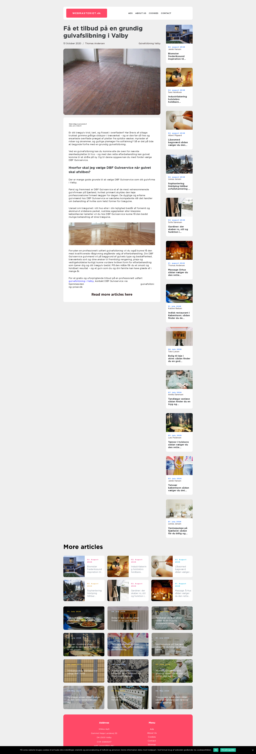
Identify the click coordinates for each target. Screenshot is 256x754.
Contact (166, 13)
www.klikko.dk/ (106, 746)
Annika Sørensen (175, 394)
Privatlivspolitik (228, 750)
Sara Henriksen (175, 92)
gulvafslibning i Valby (81, 281)
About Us (140, 13)
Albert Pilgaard (175, 135)
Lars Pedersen (174, 438)
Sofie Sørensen (175, 222)
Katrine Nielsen (175, 308)
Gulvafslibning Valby (149, 43)
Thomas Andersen (95, 43)
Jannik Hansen (174, 49)
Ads (130, 13)
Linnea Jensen (174, 179)
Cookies (153, 13)
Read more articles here (111, 294)
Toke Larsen (173, 351)
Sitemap (152, 744)
